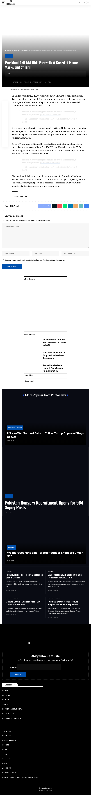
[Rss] (29, 643)
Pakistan (9, 56)
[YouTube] (14, 643)
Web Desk (18, 82)
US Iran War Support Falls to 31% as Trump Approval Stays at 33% (45, 435)
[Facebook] (5, 643)
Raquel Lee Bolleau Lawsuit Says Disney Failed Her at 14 (53, 368)
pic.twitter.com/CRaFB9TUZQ (50, 114)
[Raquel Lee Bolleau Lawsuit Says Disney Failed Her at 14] (31, 368)
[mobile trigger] (4, 2)
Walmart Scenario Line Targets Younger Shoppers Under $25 (45, 554)
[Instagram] (24, 643)
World (19, 428)
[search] (75, 2)
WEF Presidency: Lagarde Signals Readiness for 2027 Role (65, 576)
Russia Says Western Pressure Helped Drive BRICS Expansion (63, 603)
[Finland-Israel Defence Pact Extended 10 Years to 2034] (31, 342)
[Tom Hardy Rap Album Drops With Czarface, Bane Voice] (31, 355)
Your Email (13, 667)
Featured (23, 196)
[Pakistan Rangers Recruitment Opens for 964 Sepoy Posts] (45, 474)
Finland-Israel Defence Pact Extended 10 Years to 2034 (54, 342)
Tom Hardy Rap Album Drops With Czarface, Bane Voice (54, 355)
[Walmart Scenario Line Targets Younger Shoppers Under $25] (45, 541)
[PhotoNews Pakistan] (10, 2)
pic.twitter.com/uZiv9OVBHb (50, 162)
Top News (11, 428)
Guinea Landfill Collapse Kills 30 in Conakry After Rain (23, 603)
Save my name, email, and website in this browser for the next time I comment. (35, 260)
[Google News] (19, 643)
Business (11, 547)
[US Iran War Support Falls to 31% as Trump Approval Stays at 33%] (45, 422)
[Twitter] (10, 643)
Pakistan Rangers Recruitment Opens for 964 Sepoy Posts (44, 505)
